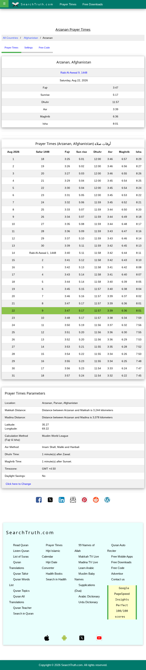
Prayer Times (68, 4)
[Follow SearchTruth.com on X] (82, 637)
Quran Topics (21, 590)
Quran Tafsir (20, 573)
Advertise (117, 573)
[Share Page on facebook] (39, 499)
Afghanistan (31, 37)
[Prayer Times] (54, 46)
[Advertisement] (73, 17)
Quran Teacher (22, 607)
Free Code (117, 568)
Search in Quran (23, 613)
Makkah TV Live (89, 556)
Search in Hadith (56, 579)
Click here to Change (18, 483)
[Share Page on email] (73, 499)
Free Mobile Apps (122, 556)
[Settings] (56, 46)
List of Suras (21, 556)
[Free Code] (58, 46)
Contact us (118, 579)
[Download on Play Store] (65, 637)
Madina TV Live (88, 562)
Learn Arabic (86, 568)
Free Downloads (93, 4)
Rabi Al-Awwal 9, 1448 (73, 72)
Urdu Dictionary (88, 602)
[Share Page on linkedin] (62, 499)
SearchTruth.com (36, 4)
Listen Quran (21, 550)
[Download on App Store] (47, 637)
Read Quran (20, 545)
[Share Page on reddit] (96, 499)
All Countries (10, 37)
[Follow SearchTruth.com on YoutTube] (99, 637)
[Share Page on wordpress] (107, 499)
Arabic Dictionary (89, 596)
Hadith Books (54, 573)
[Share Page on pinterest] (85, 499)
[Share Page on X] (50, 499)
